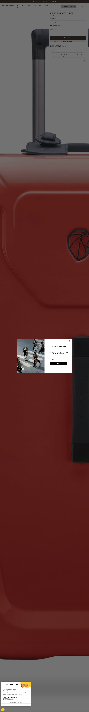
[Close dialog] (70, 341)
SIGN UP (58, 363)
